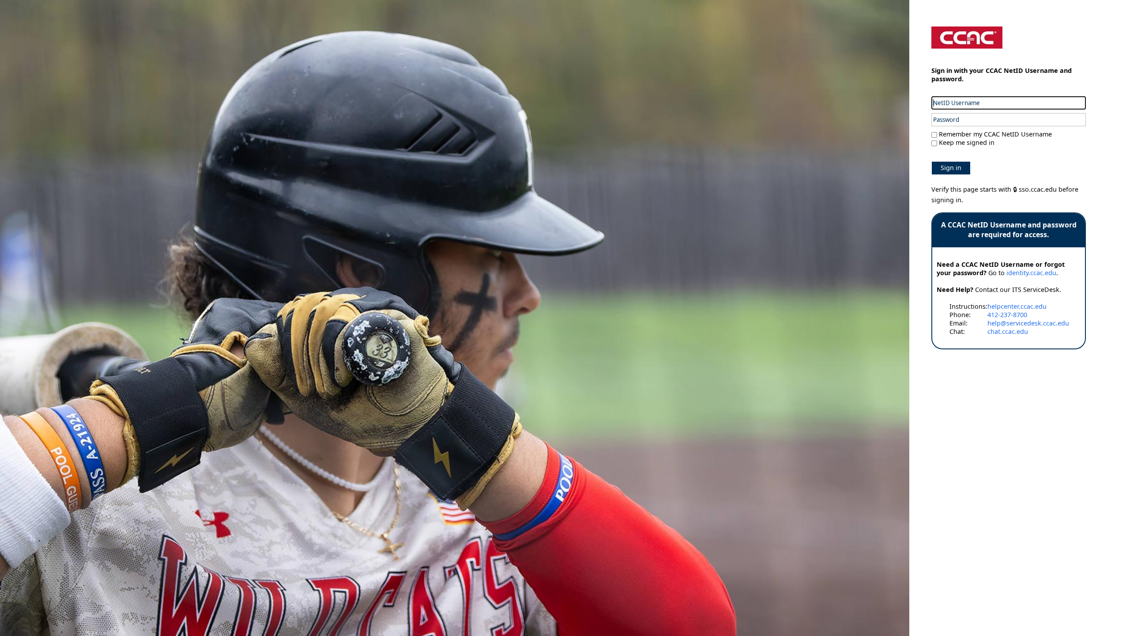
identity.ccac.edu (1031, 273)
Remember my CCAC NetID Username (994, 134)
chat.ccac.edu (1007, 331)
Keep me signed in (966, 142)
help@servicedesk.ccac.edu (1028, 323)
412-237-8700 (1007, 314)
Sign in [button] (951, 167)
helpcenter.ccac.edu (1017, 306)
